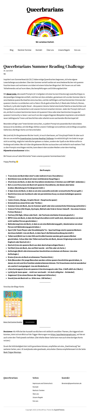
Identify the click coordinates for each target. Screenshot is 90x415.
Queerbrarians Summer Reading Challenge (37, 138)
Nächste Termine (38, 390)
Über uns (36, 394)
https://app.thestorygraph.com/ (63, 334)
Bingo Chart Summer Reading (13, 322)
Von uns (35, 401)
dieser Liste (11, 94)
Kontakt (35, 387)
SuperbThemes (59, 410)
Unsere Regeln (38, 397)
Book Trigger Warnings (12, 352)
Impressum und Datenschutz (43, 383)
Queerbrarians (45, 9)
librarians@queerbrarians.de (71, 383)
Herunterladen (30, 322)
